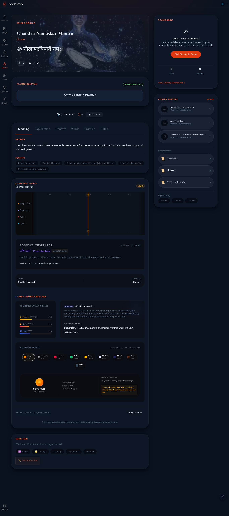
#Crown (191, 200)
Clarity (57, 451)
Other (90, 451)
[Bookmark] (140, 23)
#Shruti (177, 200)
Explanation (42, 129)
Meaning (24, 129)
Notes (104, 129)
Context (60, 129)
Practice (89, 129)
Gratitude (73, 451)
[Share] (38, 63)
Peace (23, 451)
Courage (40, 451)
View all (210, 99)
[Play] (29, 63)
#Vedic (164, 200)
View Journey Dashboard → (171, 82)
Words (75, 129)
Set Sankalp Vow (186, 54)
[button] (94, 114)
